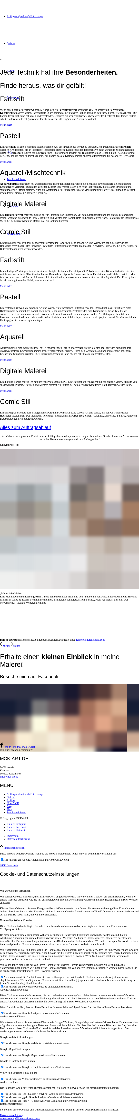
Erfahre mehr (11, 865)
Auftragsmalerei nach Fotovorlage (25, 794)
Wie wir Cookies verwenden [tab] (15, 890)
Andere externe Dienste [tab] (12, 1016)
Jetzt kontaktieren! (16, 812)
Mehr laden (6, 124)
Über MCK (13, 803)
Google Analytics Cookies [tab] (14, 989)
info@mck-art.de (9, 776)
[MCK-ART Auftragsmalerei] (36, 61)
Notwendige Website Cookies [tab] (16, 920)
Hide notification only (28, 1118)
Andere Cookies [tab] (8, 1082)
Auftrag (11, 800)
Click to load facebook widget (19, 746)
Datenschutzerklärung (11, 1115)
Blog (9, 806)
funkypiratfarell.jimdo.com (90, 639)
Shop (9, 809)
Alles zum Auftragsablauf (25, 427)
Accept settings (8, 1118)
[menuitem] (73, 16)
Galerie (11, 797)
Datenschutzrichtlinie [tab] (11, 1103)
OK (2, 865)
